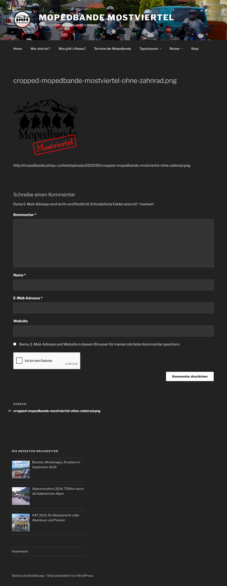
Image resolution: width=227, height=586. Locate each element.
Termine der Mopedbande (112, 48)
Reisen (175, 48)
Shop (194, 48)
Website (20, 321)
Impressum (20, 551)
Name (19, 275)
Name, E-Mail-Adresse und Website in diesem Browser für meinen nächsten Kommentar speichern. (99, 344)
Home (17, 48)
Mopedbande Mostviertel (107, 17)
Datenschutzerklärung (28, 575)
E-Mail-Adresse (28, 298)
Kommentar (24, 215)
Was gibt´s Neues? (72, 48)
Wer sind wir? (40, 48)
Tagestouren (148, 48)
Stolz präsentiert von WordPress (70, 575)
